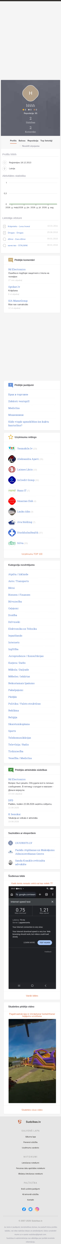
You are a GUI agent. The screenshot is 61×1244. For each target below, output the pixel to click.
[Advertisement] (30, 45)
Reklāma (13, 710)
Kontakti (30, 1200)
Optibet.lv (14, 286)
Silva (20, 543)
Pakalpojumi (15, 690)
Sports (12, 730)
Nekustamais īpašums (21, 683)
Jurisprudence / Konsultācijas (26, 656)
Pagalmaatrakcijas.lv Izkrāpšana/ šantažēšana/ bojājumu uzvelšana (32, 1015)
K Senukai (14, 814)
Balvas (22, 141)
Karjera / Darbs (16, 662)
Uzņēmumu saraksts (30, 1148)
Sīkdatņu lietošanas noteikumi (30, 1174)
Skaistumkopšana (19, 724)
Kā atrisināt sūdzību (30, 1194)
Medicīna (14, 408)
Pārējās (12, 696)
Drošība (12, 615)
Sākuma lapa (30, 1137)
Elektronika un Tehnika (22, 628)
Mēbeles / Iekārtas (19, 676)
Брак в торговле (18, 394)
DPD (10, 800)
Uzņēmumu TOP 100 (32, 554)
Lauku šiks (23, 511)
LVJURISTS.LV (23, 842)
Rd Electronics (16, 269)
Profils (13, 141)
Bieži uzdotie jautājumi (30, 1189)
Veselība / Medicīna (20, 758)
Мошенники (16, 414)
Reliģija (12, 717)
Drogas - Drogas (15, 233)
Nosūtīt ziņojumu (31, 146)
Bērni (11, 587)
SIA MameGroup (18, 300)
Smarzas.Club (25, 501)
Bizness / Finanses (19, 594)
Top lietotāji (46, 141)
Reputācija (33, 141)
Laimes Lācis (25, 469)
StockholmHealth (27, 532)
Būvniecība (15, 601)
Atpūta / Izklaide (18, 574)
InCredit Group (25, 480)
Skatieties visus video (31, 1110)
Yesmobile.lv (25, 448)
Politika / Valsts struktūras (24, 703)
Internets (13, 642)
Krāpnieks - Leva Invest (19, 226)
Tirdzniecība (15, 751)
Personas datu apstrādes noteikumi (30, 1168)
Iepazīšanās (15, 635)
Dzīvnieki (14, 621)
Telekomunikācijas (19, 737)
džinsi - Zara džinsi (16, 239)
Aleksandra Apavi (28, 459)
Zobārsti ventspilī (18, 401)
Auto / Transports (18, 581)
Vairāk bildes (32, 995)
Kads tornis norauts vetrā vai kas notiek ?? (32, 883)
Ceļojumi (13, 608)
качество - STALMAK (18, 245)
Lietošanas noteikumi (30, 1163)
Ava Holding (24, 522)
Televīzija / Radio (18, 744)
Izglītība (13, 649)
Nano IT (22, 490)
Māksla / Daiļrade (18, 669)
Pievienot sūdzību (30, 1142)
